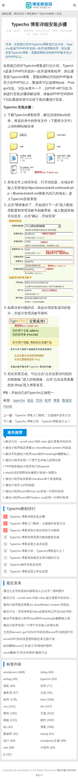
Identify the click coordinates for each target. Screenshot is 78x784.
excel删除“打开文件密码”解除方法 (25, 652)
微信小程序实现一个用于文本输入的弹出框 (33, 460)
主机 (46, 692)
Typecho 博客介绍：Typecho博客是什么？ (42, 421)
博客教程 (32, 13)
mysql (7, 406)
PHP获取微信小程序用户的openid (27, 466)
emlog (10, 679)
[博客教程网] (39, 5)
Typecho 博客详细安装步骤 (27, 516)
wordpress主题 (53, 740)
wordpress (14, 672)
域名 (30, 400)
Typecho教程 (46, 13)
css (9, 706)
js (7, 754)
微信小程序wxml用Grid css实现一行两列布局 (34, 491)
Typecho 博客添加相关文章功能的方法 (34, 557)
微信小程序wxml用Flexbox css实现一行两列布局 (36, 497)
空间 (39, 400)
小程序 (47, 747)
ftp (8, 727)
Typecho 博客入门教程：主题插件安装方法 (43, 415)
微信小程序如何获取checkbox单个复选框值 (33, 478)
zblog (47, 672)
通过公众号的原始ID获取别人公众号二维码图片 (33, 591)
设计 (9, 740)
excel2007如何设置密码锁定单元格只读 (29, 639)
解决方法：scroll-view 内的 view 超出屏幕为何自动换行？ (40, 441)
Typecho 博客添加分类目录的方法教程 (34, 530)
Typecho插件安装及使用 (25, 564)
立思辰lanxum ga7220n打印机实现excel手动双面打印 (38, 632)
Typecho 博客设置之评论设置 (29, 571)
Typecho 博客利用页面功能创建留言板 (34, 537)
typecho (19, 400)
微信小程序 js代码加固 (20, 485)
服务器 (10, 692)
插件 (47, 720)
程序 (48, 400)
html (47, 699)
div (46, 706)
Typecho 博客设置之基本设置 (29, 544)
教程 (10, 713)
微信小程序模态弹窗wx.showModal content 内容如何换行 (40, 447)
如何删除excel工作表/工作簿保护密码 (27, 645)
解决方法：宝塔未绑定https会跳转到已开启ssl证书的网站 (40, 611)
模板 (10, 720)
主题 (47, 713)
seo (8, 747)
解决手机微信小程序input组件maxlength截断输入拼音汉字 (40, 454)
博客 (56, 400)
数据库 (67, 400)
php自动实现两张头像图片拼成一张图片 (31, 472)
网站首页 (19, 13)
